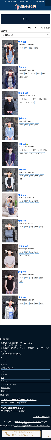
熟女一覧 (4, 364)
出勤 (2, 371)
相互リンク (5, 391)
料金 (2, 378)
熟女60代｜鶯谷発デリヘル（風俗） (28, 422)
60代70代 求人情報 (8, 384)
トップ (3, 361)
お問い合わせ (5, 388)
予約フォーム (5, 381)
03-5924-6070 (13, 353)
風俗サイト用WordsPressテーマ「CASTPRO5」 (32, 426)
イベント (4, 374)
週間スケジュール (7, 368)
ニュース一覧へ (41, 416)
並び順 (4, 31)
